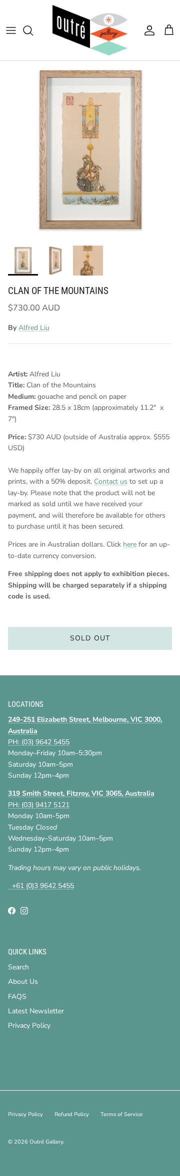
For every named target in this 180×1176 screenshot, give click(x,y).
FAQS (17, 996)
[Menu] (11, 30)
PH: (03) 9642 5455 (39, 742)
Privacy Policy (29, 1025)
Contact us (111, 481)
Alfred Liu (34, 327)
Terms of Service (121, 1114)
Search (18, 967)
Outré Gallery (46, 1142)
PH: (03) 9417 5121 (39, 805)
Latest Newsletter (36, 1011)
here (129, 544)
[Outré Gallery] (90, 30)
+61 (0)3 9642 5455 (41, 885)
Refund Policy (71, 1114)
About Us (23, 981)
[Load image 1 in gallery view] (90, 151)
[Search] (33, 30)
